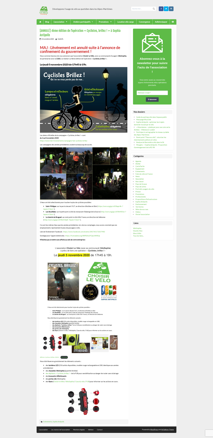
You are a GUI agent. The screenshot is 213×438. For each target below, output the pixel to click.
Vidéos (138, 212)
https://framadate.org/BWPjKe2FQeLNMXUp (82, 236)
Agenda (138, 161)
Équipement (139, 169)
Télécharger (64, 357)
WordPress (154, 429)
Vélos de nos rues (141, 209)
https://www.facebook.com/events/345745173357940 (84, 232)
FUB (87, 381)
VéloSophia (70, 381)
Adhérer (91, 429)
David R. (60, 39)
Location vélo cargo (125, 22)
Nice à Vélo (137, 233)
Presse (138, 192)
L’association (43, 429)
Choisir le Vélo (59, 381)
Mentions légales (79, 429)
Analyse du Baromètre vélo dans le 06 (150, 142)
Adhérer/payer (161, 22)
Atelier (138, 164)
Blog (47, 22)
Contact (100, 429)
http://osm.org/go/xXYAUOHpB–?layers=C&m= (62, 220)
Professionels (140, 197)
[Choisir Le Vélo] (43, 14)
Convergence (144, 22)
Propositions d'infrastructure (146, 199)
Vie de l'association (142, 214)
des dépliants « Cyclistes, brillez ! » (58, 373)
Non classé (139, 181)
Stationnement (141, 204)
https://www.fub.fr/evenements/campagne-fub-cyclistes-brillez (63, 141)
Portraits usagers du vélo (144, 189)
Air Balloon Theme (167, 429)
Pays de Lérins (140, 187)
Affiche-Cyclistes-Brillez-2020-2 (49, 357)
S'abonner (152, 99)
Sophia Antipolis (58, 422)
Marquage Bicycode (143, 119)
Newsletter (139, 179)
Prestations (139, 194)
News (137, 176)
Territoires (139, 207)
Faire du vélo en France (144, 174)
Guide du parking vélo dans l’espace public (151, 117)
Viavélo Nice (137, 231)
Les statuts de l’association (60, 429)
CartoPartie (139, 166)
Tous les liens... (138, 236)
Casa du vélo (80, 381)
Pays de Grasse (141, 184)
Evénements (47, 422)
